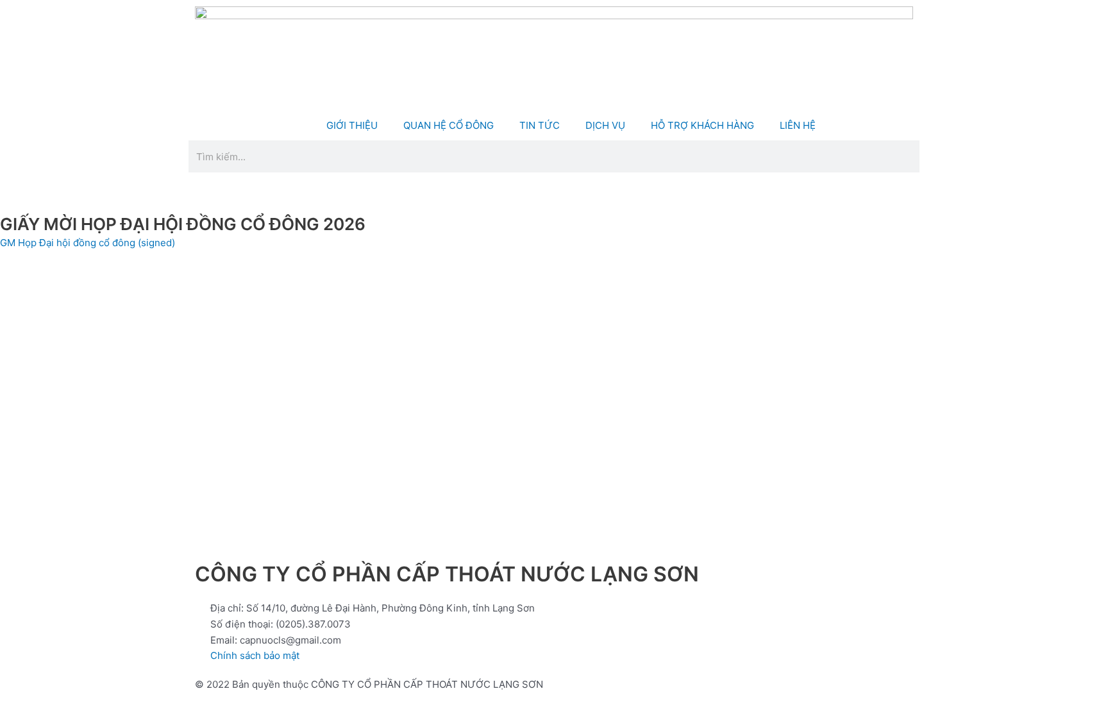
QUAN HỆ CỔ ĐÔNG (448, 125)
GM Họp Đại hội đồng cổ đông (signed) (87, 243)
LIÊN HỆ (798, 125)
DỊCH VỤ (605, 125)
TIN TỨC (539, 125)
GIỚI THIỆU (352, 125)
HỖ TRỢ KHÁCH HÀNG (702, 125)
